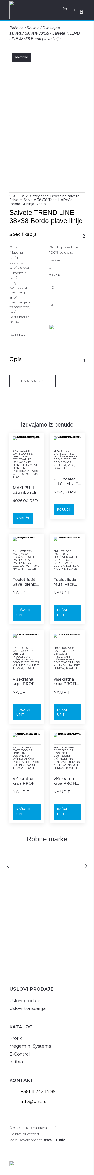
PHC (71, 465)
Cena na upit (32, 381)
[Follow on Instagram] (14, 973)
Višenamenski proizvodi (23, 661)
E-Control (19, 1054)
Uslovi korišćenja (27, 1008)
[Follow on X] (37, 973)
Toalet (19, 477)
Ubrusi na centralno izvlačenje (22, 459)
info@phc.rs (33, 1101)
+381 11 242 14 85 (38, 1091)
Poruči (22, 518)
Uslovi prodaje (24, 1000)
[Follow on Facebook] (26, 973)
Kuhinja (28, 204)
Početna (16, 28)
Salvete (33, 28)
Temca (18, 668)
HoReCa (65, 200)
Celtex (18, 474)
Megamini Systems (30, 1046)
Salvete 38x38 (37, 33)
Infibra (14, 204)
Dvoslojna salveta (64, 196)
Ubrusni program (21, 469)
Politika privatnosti (24, 1134)
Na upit (42, 204)
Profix (15, 1038)
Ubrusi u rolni (25, 465)
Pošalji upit (23, 613)
